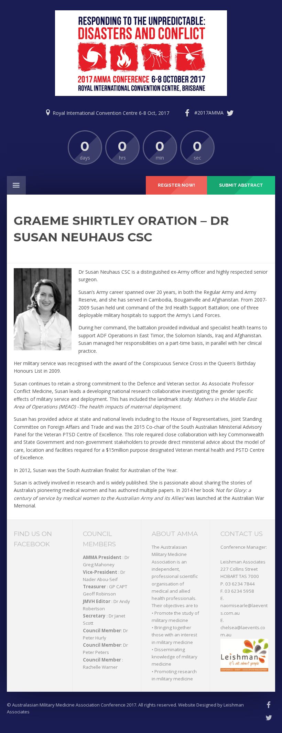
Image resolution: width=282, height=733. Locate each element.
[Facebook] (187, 113)
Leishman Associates (242, 562)
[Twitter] (215, 113)
